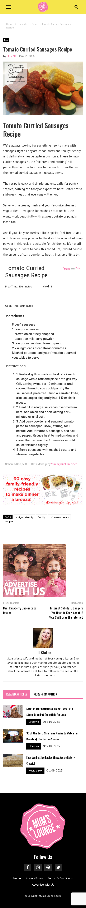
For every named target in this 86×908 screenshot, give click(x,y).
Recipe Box (35, 770)
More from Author (45, 694)
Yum (66, 268)
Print (78, 268)
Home (17, 878)
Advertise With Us (43, 884)
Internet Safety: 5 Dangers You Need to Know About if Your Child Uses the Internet (66, 613)
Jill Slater (12, 56)
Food (6, 40)
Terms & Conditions (60, 878)
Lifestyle (34, 721)
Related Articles (16, 694)
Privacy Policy (34, 878)
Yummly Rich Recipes (64, 464)
